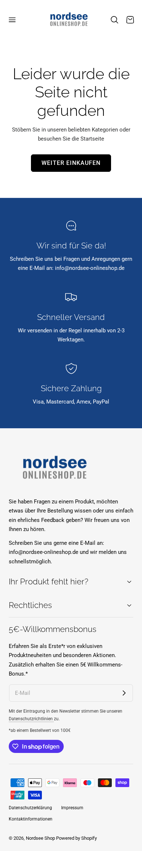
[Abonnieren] (124, 693)
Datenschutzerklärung (30, 807)
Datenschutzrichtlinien (31, 718)
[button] (12, 20)
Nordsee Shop (40, 838)
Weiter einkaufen (71, 163)
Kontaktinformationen (30, 819)
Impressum (72, 807)
